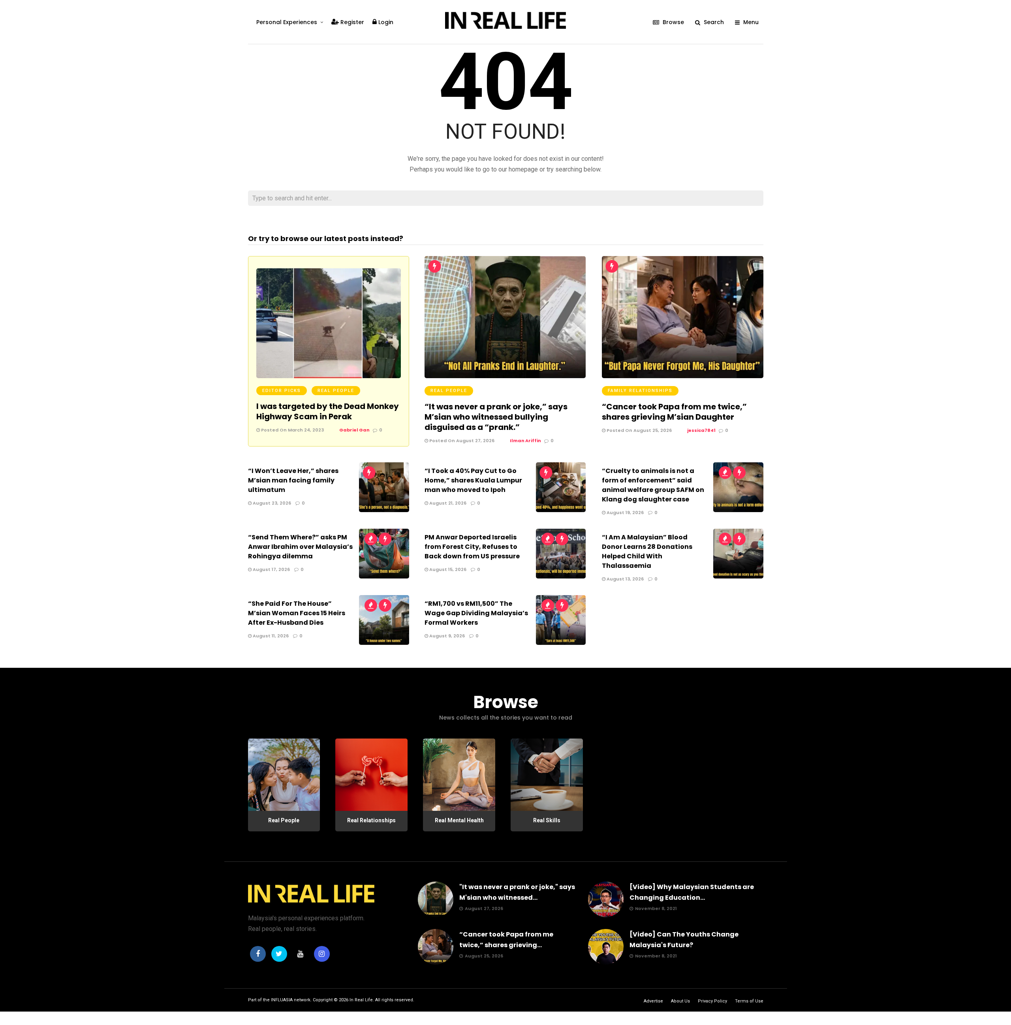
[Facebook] (258, 954)
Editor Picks (281, 390)
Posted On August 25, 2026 (638, 430)
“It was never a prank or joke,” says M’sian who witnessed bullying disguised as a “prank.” (496, 417)
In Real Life (361, 999)
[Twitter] (279, 954)
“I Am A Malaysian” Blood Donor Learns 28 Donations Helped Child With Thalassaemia (647, 551)
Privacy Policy (712, 1001)
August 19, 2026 (624, 512)
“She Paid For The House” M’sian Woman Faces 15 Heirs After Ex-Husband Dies (296, 613)
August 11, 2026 (270, 636)
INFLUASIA (282, 999)
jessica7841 (701, 430)
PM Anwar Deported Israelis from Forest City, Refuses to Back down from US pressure (472, 547)
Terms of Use (749, 1001)
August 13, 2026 (624, 579)
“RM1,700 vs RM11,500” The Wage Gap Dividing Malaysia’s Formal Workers (476, 613)
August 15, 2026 (447, 569)
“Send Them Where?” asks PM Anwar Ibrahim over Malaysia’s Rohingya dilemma (300, 547)
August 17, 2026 (271, 569)
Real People (336, 390)
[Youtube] (300, 954)
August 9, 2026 (446, 636)
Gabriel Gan (354, 430)
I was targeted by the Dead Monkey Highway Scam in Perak (327, 411)
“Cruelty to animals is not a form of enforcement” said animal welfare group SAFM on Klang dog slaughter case (653, 485)
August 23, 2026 (271, 503)
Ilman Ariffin (525, 440)
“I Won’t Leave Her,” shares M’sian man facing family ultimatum (293, 480)
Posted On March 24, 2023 (292, 430)
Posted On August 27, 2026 (461, 440)
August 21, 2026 (447, 503)
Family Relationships (640, 390)
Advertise (653, 1001)
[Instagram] (322, 954)
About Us (680, 1001)
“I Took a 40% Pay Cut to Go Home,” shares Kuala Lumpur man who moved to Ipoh (473, 480)
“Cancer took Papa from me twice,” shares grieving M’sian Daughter (674, 411)
